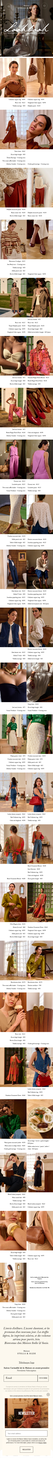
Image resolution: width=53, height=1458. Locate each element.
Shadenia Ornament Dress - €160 (38, 927)
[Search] (9, 6)
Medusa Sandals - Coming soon (15, 164)
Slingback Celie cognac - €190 (37, 103)
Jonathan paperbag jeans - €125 (37, 542)
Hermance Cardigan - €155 (17, 261)
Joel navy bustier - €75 (18, 707)
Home (20, 35)
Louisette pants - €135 (18, 484)
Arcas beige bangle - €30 (18, 154)
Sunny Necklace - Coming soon (15, 491)
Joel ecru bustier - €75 (34, 319)
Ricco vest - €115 (20, 103)
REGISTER (26, 1450)
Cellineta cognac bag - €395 (17, 99)
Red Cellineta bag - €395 (17, 817)
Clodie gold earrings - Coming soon (38, 164)
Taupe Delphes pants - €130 (17, 326)
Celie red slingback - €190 (35, 433)
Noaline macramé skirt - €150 (16, 536)
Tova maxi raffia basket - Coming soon (13, 161)
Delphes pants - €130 (34, 106)
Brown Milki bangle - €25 (17, 216)
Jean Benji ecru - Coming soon (16, 264)
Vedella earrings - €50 (19, 106)
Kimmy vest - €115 (19, 481)
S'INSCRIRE (43, 1378)
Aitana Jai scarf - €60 (19, 927)
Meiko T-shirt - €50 (19, 594)
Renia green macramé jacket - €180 (14, 1142)
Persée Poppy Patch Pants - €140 (37, 381)
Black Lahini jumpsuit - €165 (16, 1194)
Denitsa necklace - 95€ (34, 985)
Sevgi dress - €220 (33, 704)
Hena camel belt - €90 (18, 1197)
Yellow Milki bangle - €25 (17, 542)
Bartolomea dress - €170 (18, 982)
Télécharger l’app (26, 1363)
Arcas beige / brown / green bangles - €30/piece (39, 1142)
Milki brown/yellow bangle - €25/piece (39, 332)
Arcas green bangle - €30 (35, 879)
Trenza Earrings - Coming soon (16, 158)
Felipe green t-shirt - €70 (17, 756)
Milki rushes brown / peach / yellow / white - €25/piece (38, 1147)
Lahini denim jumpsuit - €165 (16, 814)
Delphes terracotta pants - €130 (16, 209)
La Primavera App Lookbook (28, 35)
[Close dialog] (48, 1394)
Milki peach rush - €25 (18, 271)
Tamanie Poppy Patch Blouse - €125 (38, 378)
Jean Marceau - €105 (34, 869)
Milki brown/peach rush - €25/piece (38, 604)
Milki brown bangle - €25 (35, 659)
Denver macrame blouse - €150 (37, 539)
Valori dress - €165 (19, 151)
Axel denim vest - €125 (18, 591)
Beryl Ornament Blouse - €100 (16, 879)
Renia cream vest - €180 (18, 213)
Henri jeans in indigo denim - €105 (15, 1146)
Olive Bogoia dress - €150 (17, 924)
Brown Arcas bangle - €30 (17, 1040)
